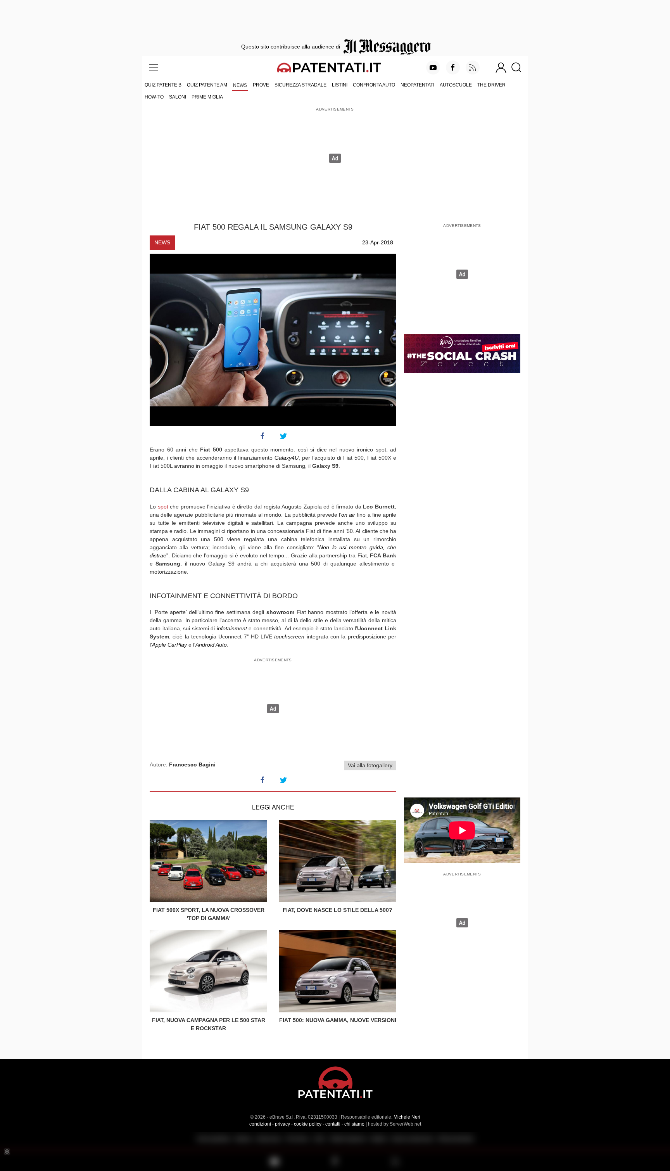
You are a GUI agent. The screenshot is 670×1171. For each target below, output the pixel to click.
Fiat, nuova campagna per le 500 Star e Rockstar (208, 1024)
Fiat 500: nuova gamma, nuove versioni (337, 1020)
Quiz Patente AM (207, 85)
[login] (501, 67)
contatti (332, 1124)
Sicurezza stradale (300, 85)
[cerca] (519, 67)
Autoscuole (456, 85)
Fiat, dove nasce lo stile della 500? (337, 910)
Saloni (177, 97)
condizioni (260, 1124)
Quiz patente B (163, 85)
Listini (339, 85)
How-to (154, 97)
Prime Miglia (207, 97)
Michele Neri (407, 1117)
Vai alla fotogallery (370, 765)
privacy (282, 1124)
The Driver (491, 85)
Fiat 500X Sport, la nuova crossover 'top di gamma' (208, 914)
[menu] (153, 67)
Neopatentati (417, 85)
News (240, 85)
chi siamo (354, 1124)
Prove (261, 85)
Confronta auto (374, 85)
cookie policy (307, 1124)
